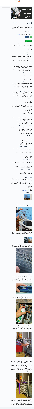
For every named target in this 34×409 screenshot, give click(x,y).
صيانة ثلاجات (28, 189)
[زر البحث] (2, 8)
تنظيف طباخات (24, 190)
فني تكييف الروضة (19, 34)
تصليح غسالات (25, 189)
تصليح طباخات (27, 190)
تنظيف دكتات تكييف (28, 52)
